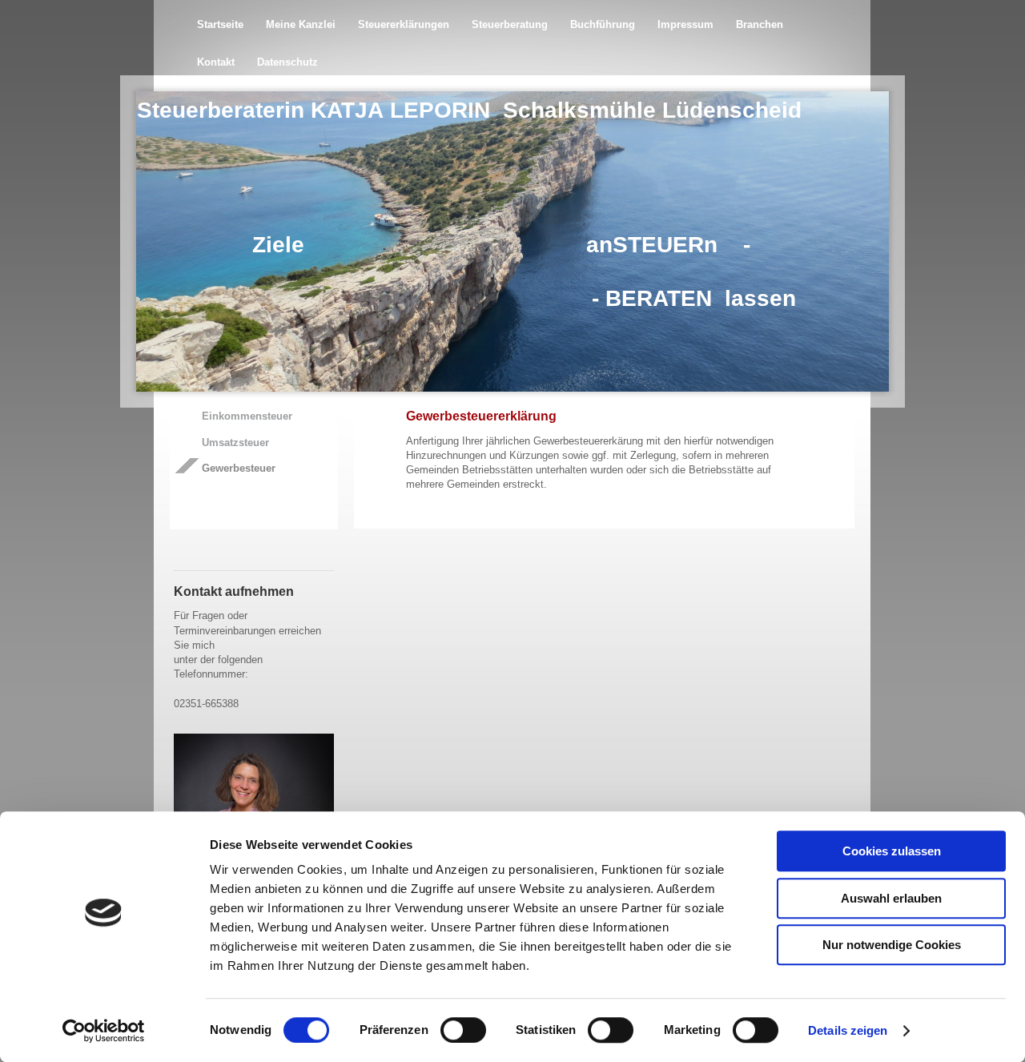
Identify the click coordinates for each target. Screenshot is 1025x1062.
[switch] (463, 1030)
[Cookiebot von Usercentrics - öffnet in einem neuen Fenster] (104, 1031)
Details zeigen (847, 1030)
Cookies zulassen (891, 851)
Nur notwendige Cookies (891, 944)
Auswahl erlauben (891, 898)
